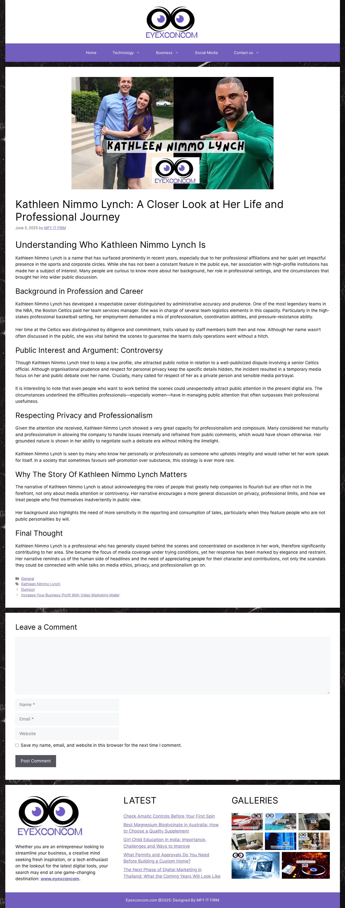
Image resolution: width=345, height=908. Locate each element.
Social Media (206, 52)
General (27, 578)
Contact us (243, 52)
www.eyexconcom (60, 878)
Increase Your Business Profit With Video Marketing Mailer (70, 595)
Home (91, 52)
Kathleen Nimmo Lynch (40, 584)
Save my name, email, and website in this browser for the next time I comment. (101, 745)
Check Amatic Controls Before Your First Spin (169, 816)
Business (164, 52)
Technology (123, 52)
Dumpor (28, 589)
